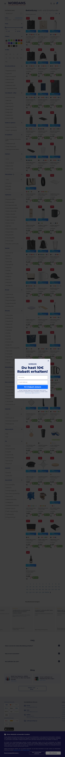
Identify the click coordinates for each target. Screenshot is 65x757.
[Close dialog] (48, 360)
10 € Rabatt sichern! (32, 387)
